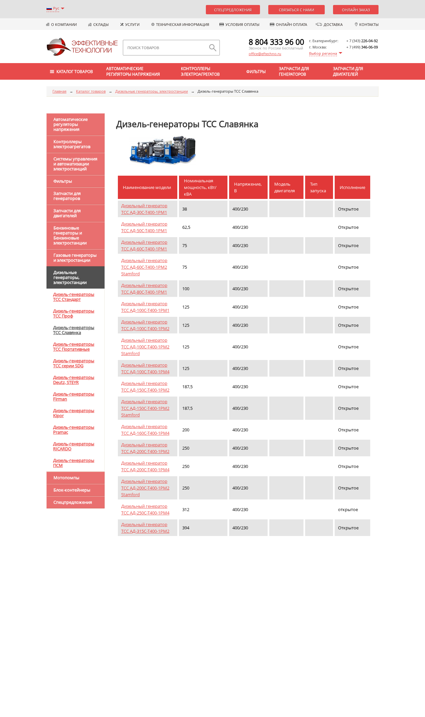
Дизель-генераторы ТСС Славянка (73, 329)
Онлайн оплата (291, 24)
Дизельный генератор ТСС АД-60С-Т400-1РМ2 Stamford (144, 267)
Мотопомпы (66, 478)
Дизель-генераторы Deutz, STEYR (73, 379)
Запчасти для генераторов (294, 71)
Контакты (369, 24)
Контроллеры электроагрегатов (200, 71)
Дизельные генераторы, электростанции (151, 91)
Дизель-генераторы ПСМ (73, 462)
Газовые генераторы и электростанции (75, 257)
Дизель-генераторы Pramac (73, 429)
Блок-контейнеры (71, 490)
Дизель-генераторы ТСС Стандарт (73, 296)
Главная (59, 91)
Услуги (132, 24)
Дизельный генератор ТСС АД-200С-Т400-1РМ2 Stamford (145, 487)
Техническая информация (182, 24)
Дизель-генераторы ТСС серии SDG (73, 363)
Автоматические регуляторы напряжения (133, 71)
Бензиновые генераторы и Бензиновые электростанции (70, 235)
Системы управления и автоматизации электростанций (75, 164)
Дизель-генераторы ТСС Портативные (73, 346)
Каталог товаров (91, 91)
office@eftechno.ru (265, 53)
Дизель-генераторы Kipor (73, 412)
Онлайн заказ (356, 9)
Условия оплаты (242, 24)
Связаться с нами (296, 9)
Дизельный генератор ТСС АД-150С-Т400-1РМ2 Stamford (145, 408)
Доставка (333, 24)
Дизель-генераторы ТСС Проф (73, 313)
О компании (64, 24)
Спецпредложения (233, 9)
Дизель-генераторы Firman (73, 396)
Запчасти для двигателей (348, 71)
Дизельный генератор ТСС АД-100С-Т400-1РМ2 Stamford (145, 346)
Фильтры (256, 71)
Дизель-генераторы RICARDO (73, 446)
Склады (101, 24)
